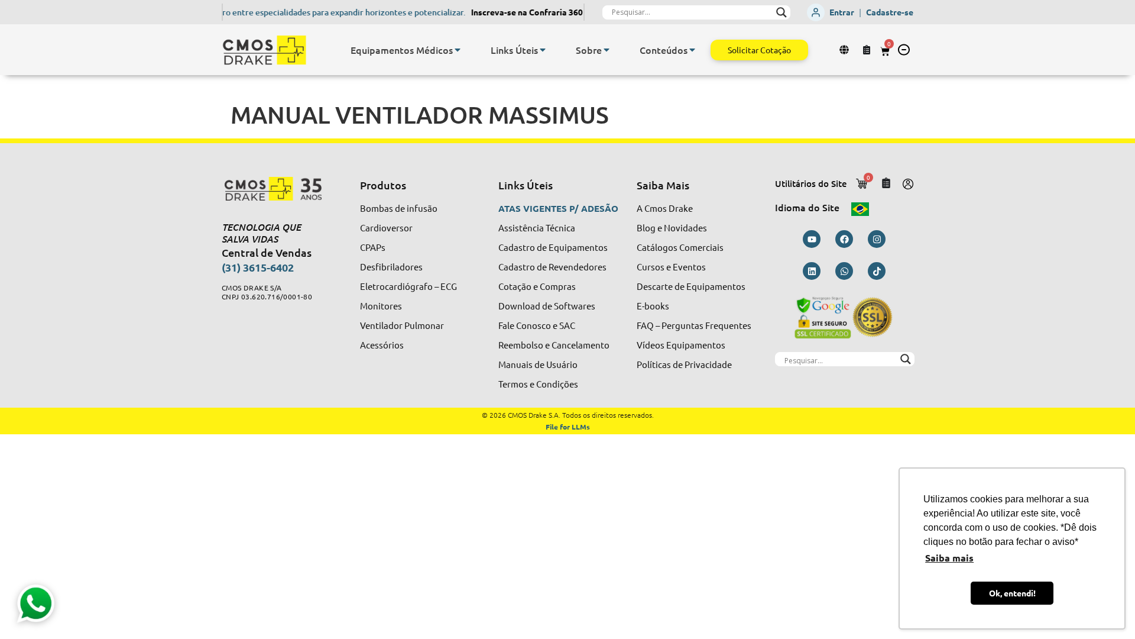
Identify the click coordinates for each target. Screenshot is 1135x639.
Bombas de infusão (398, 208)
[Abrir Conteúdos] (692, 50)
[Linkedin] (812, 271)
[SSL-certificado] (844, 317)
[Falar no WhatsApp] (35, 604)
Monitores (381, 305)
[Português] (860, 207)
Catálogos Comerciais (680, 247)
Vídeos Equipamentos (681, 344)
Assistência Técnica (536, 227)
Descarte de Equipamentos (691, 286)
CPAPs (372, 247)
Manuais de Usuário (538, 364)
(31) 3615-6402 (258, 267)
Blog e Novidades (672, 227)
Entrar (841, 12)
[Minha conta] (908, 184)
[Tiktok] (877, 271)
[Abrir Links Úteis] (542, 50)
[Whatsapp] (844, 271)
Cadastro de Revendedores (552, 266)
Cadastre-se (889, 12)
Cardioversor (386, 227)
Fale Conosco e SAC (536, 325)
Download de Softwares (546, 305)
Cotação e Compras (537, 286)
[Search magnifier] (781, 12)
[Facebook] (844, 239)
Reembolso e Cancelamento (553, 344)
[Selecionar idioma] (845, 49)
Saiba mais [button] (949, 557)
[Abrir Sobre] (606, 50)
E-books (653, 305)
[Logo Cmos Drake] (264, 50)
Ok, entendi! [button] (1012, 593)
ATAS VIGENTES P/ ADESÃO (558, 208)
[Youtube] (812, 239)
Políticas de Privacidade (684, 364)
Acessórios (382, 344)
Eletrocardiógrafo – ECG (408, 286)
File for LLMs (568, 426)
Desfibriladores (391, 266)
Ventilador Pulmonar (402, 325)
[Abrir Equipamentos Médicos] (457, 50)
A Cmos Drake (665, 208)
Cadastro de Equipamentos (553, 247)
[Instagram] (877, 239)
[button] (904, 49)
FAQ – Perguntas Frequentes (694, 325)
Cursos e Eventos (671, 266)
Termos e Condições (538, 383)
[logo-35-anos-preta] (280, 189)
